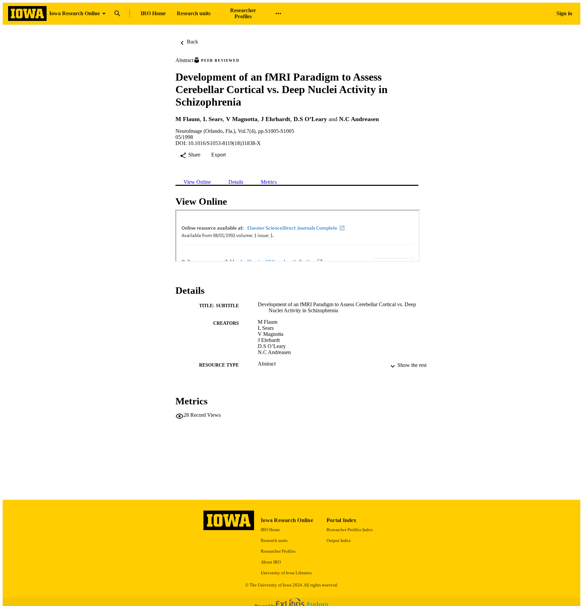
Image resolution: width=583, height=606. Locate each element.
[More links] (278, 13)
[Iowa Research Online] (27, 13)
